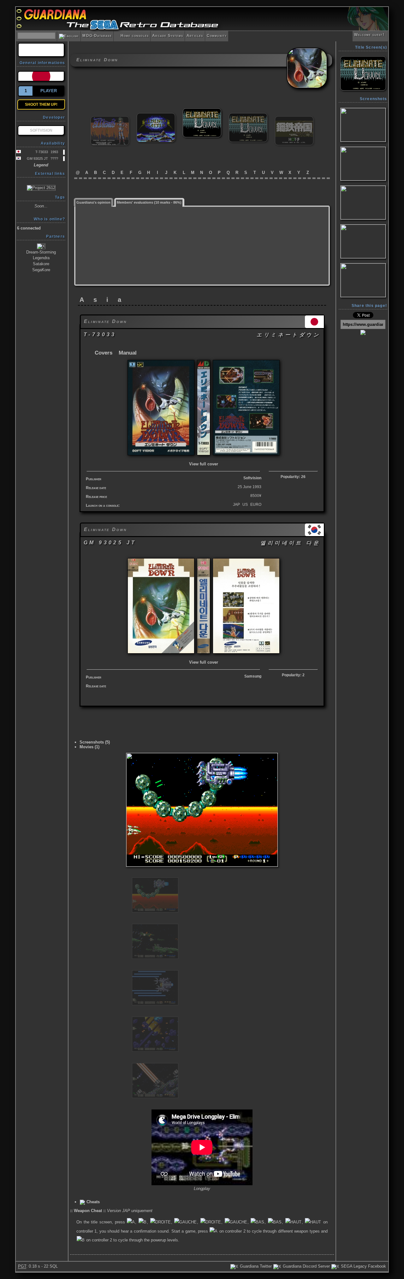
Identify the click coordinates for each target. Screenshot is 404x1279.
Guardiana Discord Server (306, 1266)
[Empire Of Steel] (294, 119)
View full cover (203, 464)
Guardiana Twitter (255, 1266)
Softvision (252, 478)
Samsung (252, 676)
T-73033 (41, 152)
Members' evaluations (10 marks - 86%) (149, 202)
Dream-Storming (41, 252)
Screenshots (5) (95, 742)
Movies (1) (89, 746)
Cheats (92, 1201)
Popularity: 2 (293, 675)
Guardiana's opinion (93, 202)
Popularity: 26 (293, 477)
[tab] (93, 202)
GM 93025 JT (37, 158)
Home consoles (132, 35)
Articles (195, 35)
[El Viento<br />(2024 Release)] (109, 119)
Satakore (41, 263)
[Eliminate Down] (202, 111)
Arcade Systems (167, 35)
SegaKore (41, 269)
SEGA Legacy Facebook (363, 1266)
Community (217, 35)
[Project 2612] (41, 187)
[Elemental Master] (155, 115)
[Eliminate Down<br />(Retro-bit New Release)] (248, 115)
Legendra (41, 257)
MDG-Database (96, 35)
